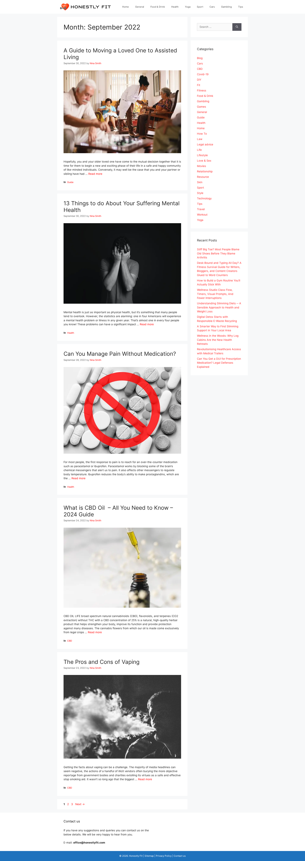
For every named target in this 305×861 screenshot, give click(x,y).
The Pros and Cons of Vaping (101, 661)
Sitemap (149, 855)
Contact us (180, 855)
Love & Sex (204, 160)
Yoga (187, 6)
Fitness (201, 90)
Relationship (205, 171)
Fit (198, 85)
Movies (201, 166)
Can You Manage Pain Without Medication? (121, 353)
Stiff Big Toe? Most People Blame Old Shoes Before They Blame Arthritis (218, 253)
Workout (202, 214)
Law (199, 139)
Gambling (226, 6)
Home (125, 6)
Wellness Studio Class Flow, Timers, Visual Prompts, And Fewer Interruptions (215, 294)
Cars (212, 6)
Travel (201, 209)
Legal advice (205, 144)
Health (175, 6)
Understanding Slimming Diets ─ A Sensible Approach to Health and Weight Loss (219, 307)
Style (200, 193)
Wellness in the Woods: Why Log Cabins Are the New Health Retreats (217, 339)
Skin (199, 182)
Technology (204, 198)
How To (202, 133)
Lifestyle (202, 155)
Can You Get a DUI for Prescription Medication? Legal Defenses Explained (219, 362)
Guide (70, 182)
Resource (203, 176)
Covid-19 (203, 74)
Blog (200, 58)
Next (80, 804)
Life (199, 149)
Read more (95, 173)
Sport (200, 6)
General (139, 6)
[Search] (236, 27)
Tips (240, 6)
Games (201, 106)
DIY (199, 79)
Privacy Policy (164, 855)
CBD (69, 640)
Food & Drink (157, 6)
